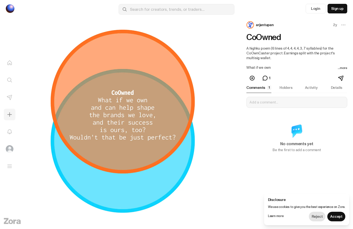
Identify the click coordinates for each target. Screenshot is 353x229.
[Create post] (9, 114)
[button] (260, 25)
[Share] (341, 78)
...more (342, 68)
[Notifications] (9, 131)
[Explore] (9, 80)
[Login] (9, 149)
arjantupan (265, 25)
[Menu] (9, 166)
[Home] (9, 63)
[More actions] (343, 25)
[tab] (258, 87)
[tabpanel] (296, 127)
